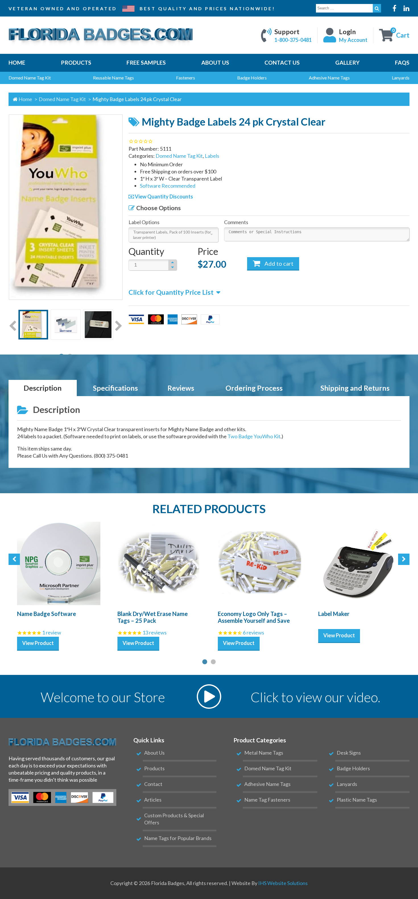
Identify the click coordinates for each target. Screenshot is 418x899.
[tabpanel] (33, 325)
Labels (212, 156)
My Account (353, 39)
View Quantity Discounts (163, 196)
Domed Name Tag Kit (63, 99)
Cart (402, 35)
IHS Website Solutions (283, 883)
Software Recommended (167, 186)
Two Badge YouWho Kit (253, 436)
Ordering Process (254, 388)
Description (43, 388)
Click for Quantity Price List (171, 292)
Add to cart (278, 263)
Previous (13, 326)
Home (25, 99)
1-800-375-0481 (293, 39)
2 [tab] (213, 662)
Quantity (146, 251)
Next (119, 326)
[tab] (43, 388)
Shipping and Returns (355, 388)
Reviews (180, 388)
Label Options (144, 222)
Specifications (115, 388)
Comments (236, 222)
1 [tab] (205, 662)
